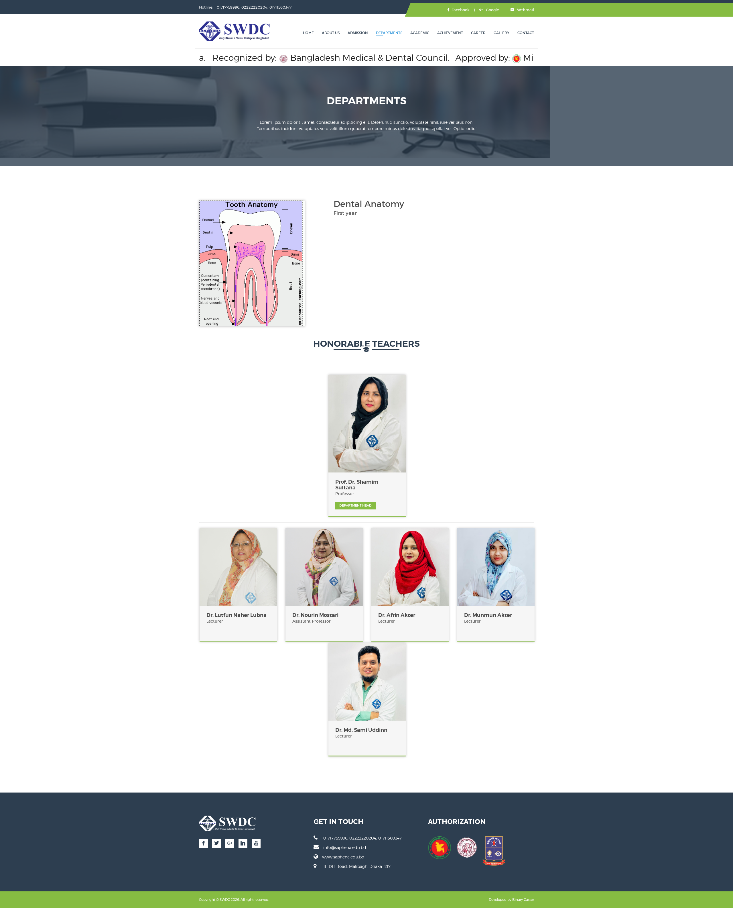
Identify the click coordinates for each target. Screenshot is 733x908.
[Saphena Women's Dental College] (235, 31)
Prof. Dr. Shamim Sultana (357, 485)
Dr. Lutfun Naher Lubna (236, 615)
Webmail (525, 9)
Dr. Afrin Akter (396, 615)
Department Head (355, 505)
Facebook (461, 9)
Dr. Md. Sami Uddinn (361, 730)
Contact (525, 33)
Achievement (450, 33)
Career (478, 33)
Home (308, 33)
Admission (358, 33)
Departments (389, 33)
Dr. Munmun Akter (488, 615)
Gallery (501, 33)
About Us (331, 33)
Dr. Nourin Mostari (315, 615)
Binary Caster (523, 899)
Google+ (493, 9)
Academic (419, 33)
